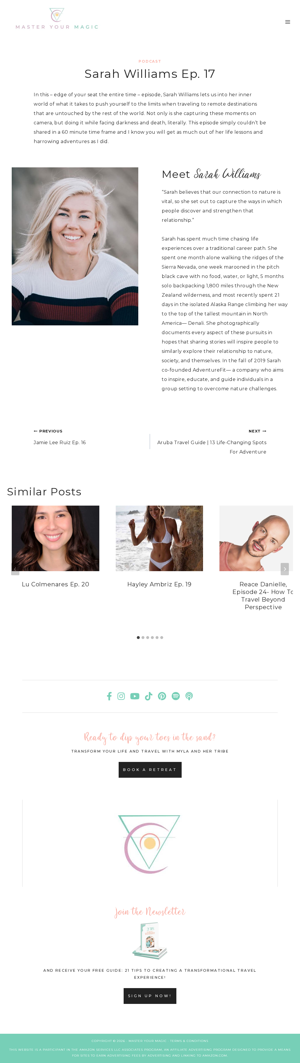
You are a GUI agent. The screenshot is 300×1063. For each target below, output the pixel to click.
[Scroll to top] (282, 1051)
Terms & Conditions (189, 1041)
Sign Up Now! (150, 996)
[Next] (285, 569)
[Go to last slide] (15, 569)
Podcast (150, 61)
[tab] (138, 637)
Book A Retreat (150, 769)
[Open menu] (287, 21)
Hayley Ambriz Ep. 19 (159, 584)
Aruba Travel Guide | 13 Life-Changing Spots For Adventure (211, 442)
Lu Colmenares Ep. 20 (55, 584)
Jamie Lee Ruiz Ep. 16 (60, 437)
